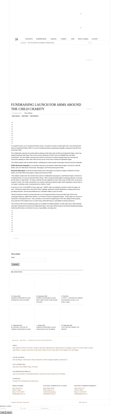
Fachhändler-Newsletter (32, 374)
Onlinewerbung (25, 381)
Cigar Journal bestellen (19, 374)
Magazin (53, 39)
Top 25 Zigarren (64, 350)
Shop (73, 39)
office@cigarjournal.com (18, 394)
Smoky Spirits (38, 350)
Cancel (9, 412)
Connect (64, 39)
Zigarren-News (41, 39)
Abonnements (27, 360)
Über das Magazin (17, 360)
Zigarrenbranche (50, 348)
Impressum (84, 402)
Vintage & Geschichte (39, 348)
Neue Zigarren (16, 348)
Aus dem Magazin (74, 350)
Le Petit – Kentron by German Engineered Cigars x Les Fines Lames (72, 300)
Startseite (29, 39)
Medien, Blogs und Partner (30, 367)
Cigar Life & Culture (78, 348)
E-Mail (13, 257)
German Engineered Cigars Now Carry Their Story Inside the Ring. (46, 300)
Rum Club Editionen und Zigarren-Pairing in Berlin (41, 43)
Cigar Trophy (55, 350)
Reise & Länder (88, 348)
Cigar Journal (26, 15)
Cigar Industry (16, 116)
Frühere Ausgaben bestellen (50, 360)
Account (95, 39)
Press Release (28, 113)
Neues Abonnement (37, 360)
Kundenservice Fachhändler (57, 374)
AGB (80, 402)
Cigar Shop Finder (17, 367)
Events (49, 350)
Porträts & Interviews (27, 348)
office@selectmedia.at (49, 394)
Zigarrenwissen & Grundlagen (64, 348)
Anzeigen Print (17, 381)
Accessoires (29, 350)
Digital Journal (83, 39)
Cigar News (25, 116)
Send (2, 412)
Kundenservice (63, 360)
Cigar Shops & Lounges (19, 350)
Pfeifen (44, 350)
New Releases (34, 116)
